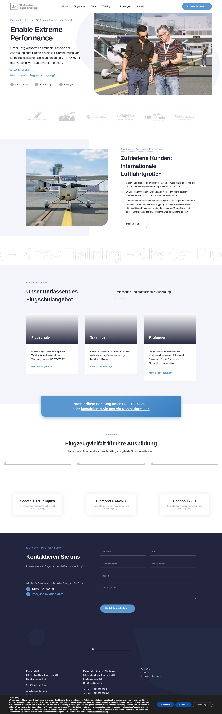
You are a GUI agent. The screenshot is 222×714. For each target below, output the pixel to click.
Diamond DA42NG (111, 501)
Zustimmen (165, 705)
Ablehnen (183, 705)
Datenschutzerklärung (98, 712)
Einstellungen (202, 705)
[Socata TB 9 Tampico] (37, 463)
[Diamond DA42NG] (111, 463)
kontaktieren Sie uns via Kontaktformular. (115, 409)
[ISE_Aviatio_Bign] (26, 4)
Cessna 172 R (184, 501)
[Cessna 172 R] (184, 463)
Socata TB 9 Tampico (37, 501)
